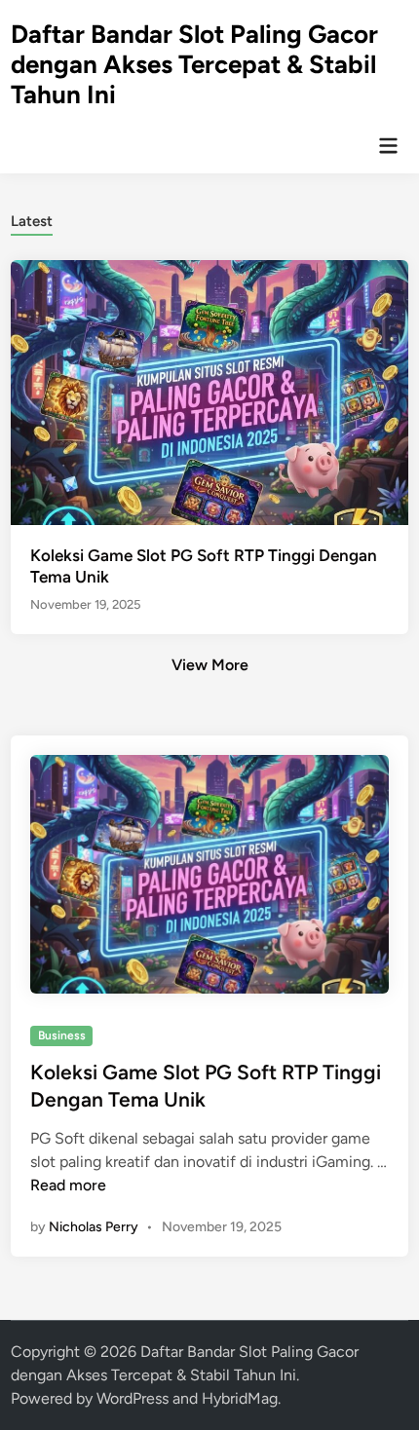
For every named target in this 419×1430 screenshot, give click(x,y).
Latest (32, 221)
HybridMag (240, 1398)
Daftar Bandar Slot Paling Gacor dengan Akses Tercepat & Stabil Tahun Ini (194, 64)
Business (62, 1035)
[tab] (32, 220)
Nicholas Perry (93, 1227)
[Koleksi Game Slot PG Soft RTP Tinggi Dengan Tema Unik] (210, 391)
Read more (68, 1185)
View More (209, 665)
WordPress (132, 1398)
